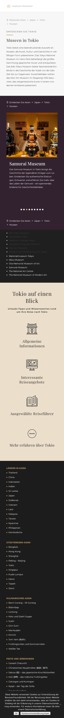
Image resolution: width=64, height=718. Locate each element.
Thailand (12, 472)
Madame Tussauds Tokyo (22, 240)
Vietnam (12, 505)
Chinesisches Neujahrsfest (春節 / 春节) (28, 668)
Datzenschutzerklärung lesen (35, 713)
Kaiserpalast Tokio (18, 236)
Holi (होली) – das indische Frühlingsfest (27, 677)
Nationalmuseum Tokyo (21, 256)
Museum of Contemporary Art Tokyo (28, 251)
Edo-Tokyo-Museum (19, 233)
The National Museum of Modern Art (28, 275)
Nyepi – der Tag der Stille (21, 686)
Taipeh (11, 583)
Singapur (13, 569)
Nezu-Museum (16, 259)
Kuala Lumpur (15, 574)
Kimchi (12, 635)
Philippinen (14, 528)
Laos (10, 509)
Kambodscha (15, 532)
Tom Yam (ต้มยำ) (16, 639)
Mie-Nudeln (14, 630)
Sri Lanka (13, 491)
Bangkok (13, 547)
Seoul (11, 588)
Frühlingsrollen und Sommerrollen (26, 644)
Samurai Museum (18, 267)
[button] (21, 209)
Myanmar (13, 523)
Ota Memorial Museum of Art (24, 263)
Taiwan (12, 518)
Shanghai (13, 556)
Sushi (11, 621)
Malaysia (12, 514)
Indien (11, 486)
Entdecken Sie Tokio (21, 31)
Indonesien (14, 482)
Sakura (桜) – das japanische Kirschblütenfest (31, 672)
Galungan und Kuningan (21, 681)
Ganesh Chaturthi (17, 663)
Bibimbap (13, 607)
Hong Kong (14, 551)
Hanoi (11, 579)
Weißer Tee (14, 648)
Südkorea (13, 500)
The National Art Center (21, 271)
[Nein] (60, 704)
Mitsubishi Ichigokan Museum (24, 244)
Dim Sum (13, 625)
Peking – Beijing (16, 560)
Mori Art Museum (18, 248)
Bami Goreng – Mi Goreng (22, 602)
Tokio (11, 565)
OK (16, 713)
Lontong (12, 612)
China (11, 477)
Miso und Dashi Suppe (20, 616)
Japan (11, 495)
